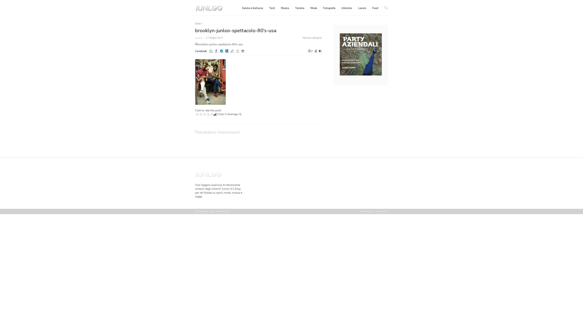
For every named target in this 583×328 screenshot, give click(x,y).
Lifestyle (346, 8)
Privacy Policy (366, 211)
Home (198, 23)
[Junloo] (208, 11)
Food (375, 8)
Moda (313, 8)
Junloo (198, 37)
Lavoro (362, 8)
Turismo (299, 8)
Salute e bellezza (252, 8)
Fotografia (329, 8)
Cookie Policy (381, 211)
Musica (285, 8)
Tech (272, 8)
